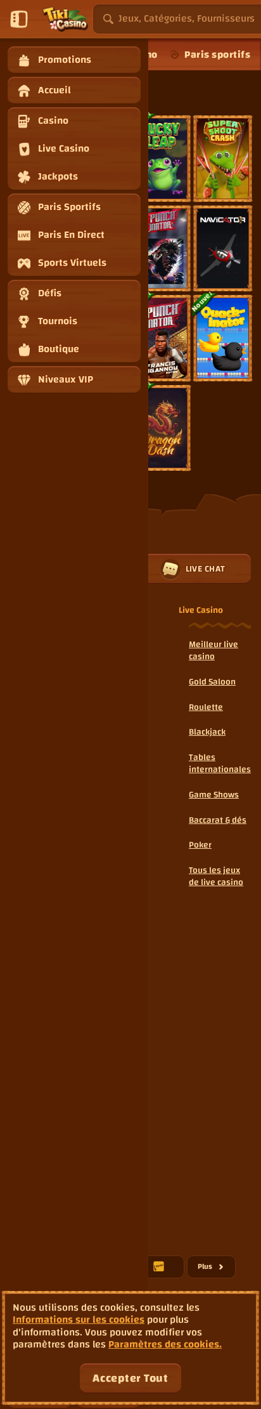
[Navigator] (222, 248)
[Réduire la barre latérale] (19, 19)
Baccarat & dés (217, 820)
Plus (217, 1268)
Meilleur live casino (213, 650)
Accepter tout (130, 1378)
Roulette (206, 707)
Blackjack (207, 732)
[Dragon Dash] (161, 428)
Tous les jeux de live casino (216, 876)
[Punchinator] (161, 248)
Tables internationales (220, 763)
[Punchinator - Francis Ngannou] (161, 338)
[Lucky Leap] (161, 158)
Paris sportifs (217, 54)
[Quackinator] (222, 338)
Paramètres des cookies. (165, 1345)
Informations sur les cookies (78, 1320)
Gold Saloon (212, 682)
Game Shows (214, 795)
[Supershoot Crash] (222, 158)
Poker (200, 845)
